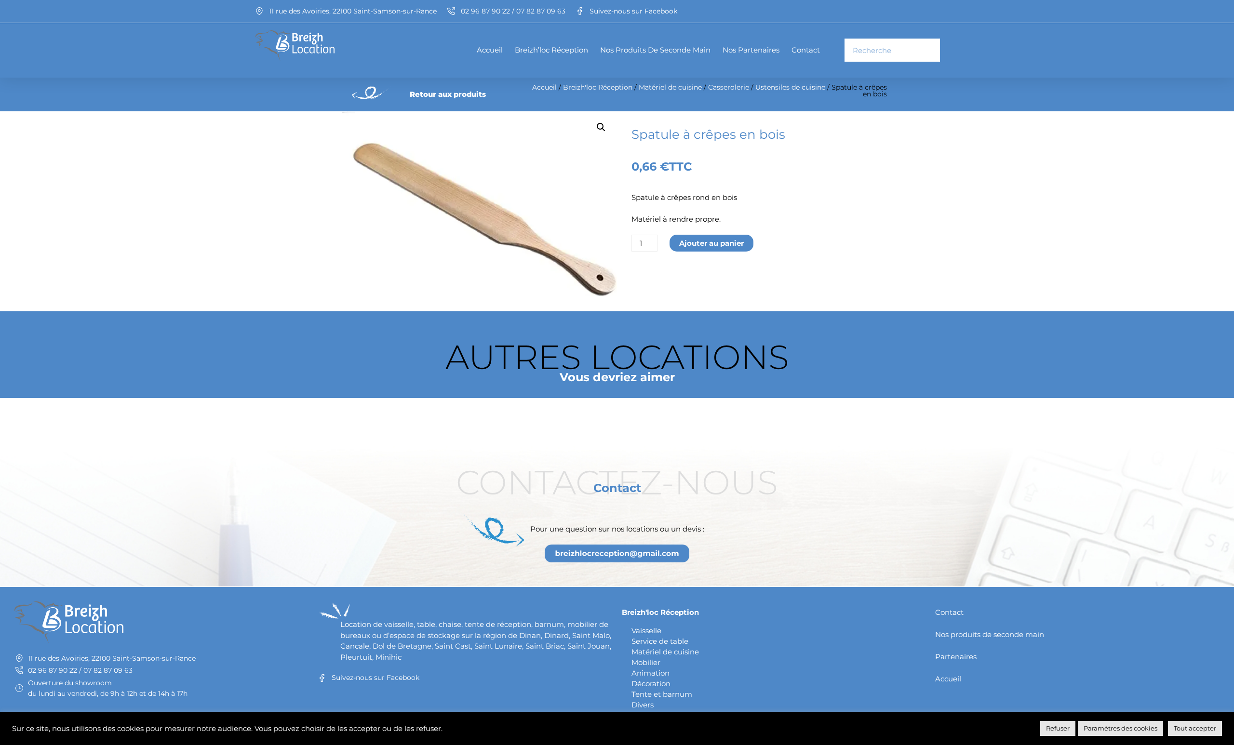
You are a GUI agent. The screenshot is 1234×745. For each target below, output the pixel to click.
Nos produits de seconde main (655, 49)
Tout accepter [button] (1195, 728)
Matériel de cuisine (670, 87)
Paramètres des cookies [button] (1120, 728)
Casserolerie (728, 87)
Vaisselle (646, 630)
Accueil (490, 49)
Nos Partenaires (751, 49)
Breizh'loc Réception (597, 87)
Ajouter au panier (711, 243)
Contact (805, 49)
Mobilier (645, 662)
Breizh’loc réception (551, 49)
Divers (642, 704)
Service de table (659, 641)
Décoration (651, 683)
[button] (601, 127)
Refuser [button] (1058, 728)
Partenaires (956, 656)
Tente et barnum (661, 694)
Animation (650, 673)
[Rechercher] (928, 50)
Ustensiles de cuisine (790, 87)
